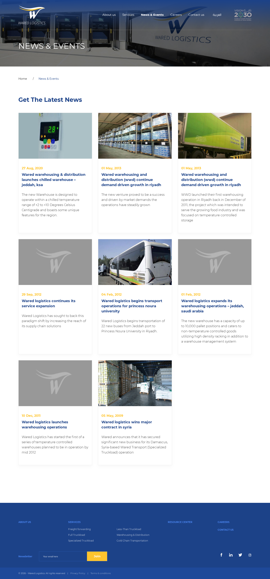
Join (97, 556)
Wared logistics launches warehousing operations (45, 424)
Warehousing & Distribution (133, 534)
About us (109, 15)
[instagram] (250, 555)
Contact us (196, 15)
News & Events (152, 15)
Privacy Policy (77, 573)
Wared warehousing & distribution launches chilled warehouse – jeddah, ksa (53, 179)
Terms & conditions (101, 573)
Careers (176, 15)
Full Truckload (76, 534)
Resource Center (180, 522)
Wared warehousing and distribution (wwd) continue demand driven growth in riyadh (131, 179)
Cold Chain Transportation (132, 540)
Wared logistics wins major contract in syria (126, 424)
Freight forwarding (79, 529)
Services (128, 15)
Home (22, 79)
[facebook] (221, 555)
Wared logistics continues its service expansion (49, 303)
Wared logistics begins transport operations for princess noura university (131, 306)
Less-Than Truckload (129, 529)
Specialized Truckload (81, 540)
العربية (217, 15)
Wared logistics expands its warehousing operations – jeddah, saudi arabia (212, 306)
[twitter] (240, 555)
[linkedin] (231, 555)
